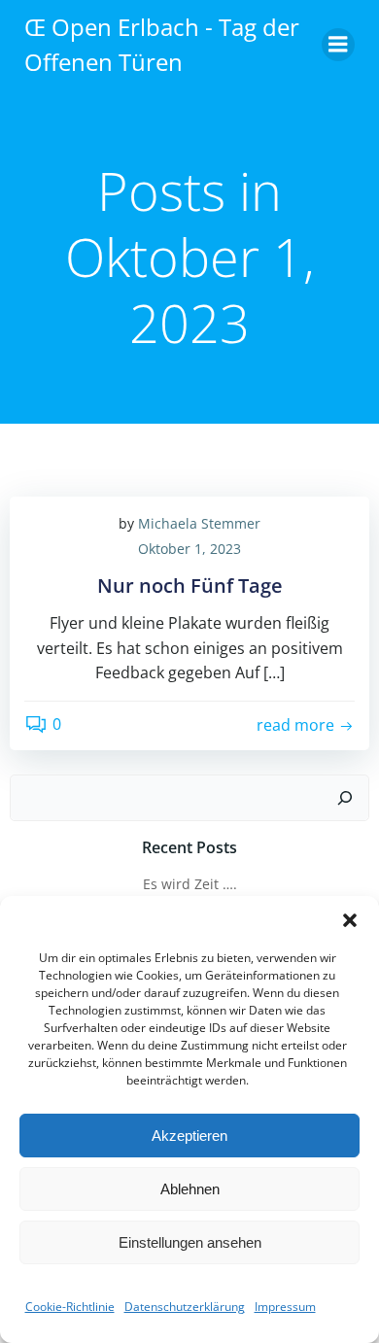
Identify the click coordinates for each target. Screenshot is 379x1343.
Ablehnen (190, 1189)
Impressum (285, 1306)
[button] (350, 920)
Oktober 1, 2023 (189, 548)
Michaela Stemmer (199, 523)
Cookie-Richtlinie (70, 1306)
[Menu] (338, 44)
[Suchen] (345, 797)
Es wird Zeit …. (190, 884)
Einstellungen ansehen (190, 1242)
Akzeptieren (189, 1135)
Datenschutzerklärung (184, 1306)
